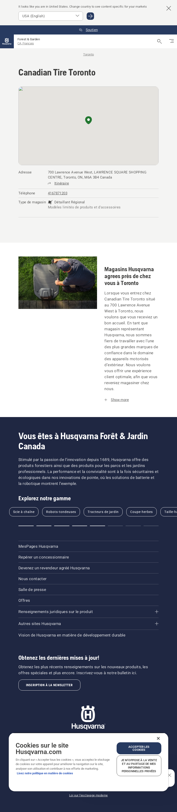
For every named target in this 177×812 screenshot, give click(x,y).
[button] (88, 120)
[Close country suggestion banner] (168, 8)
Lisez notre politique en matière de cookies (45, 773)
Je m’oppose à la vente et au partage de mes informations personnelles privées (139, 765)
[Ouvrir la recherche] (159, 41)
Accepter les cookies (139, 748)
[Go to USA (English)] (90, 16)
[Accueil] (7, 41)
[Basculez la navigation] (171, 41)
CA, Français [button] (26, 43)
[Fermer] (158, 738)
